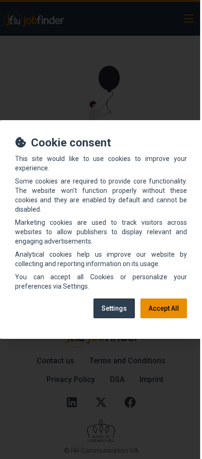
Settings (114, 308)
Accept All (163, 308)
